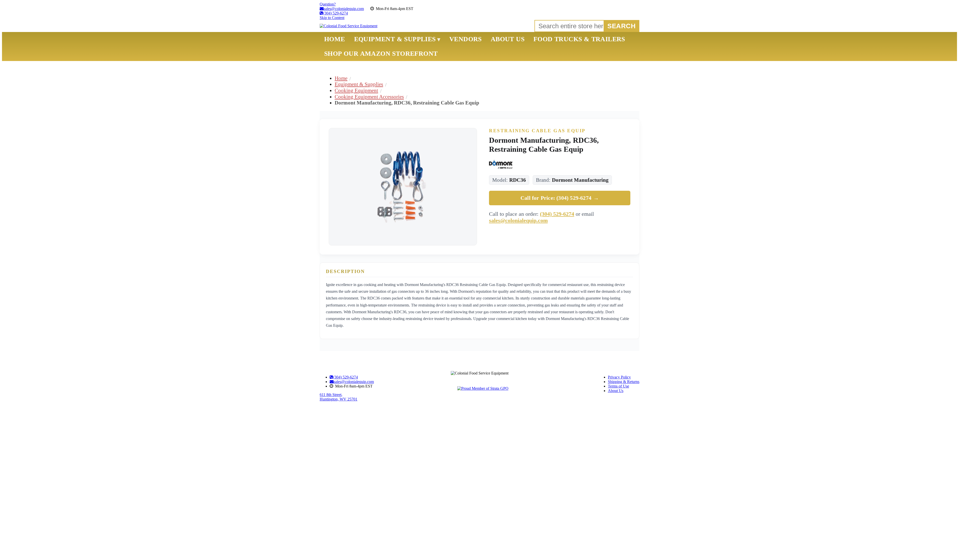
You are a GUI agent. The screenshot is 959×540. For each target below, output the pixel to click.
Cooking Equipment (356, 90)
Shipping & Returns (623, 382)
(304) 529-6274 (557, 214)
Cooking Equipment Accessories (369, 97)
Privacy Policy (619, 377)
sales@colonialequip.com (518, 220)
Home (341, 78)
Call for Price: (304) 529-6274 (559, 198)
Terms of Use (618, 386)
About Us (615, 390)
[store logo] (348, 26)
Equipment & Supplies (359, 84)
